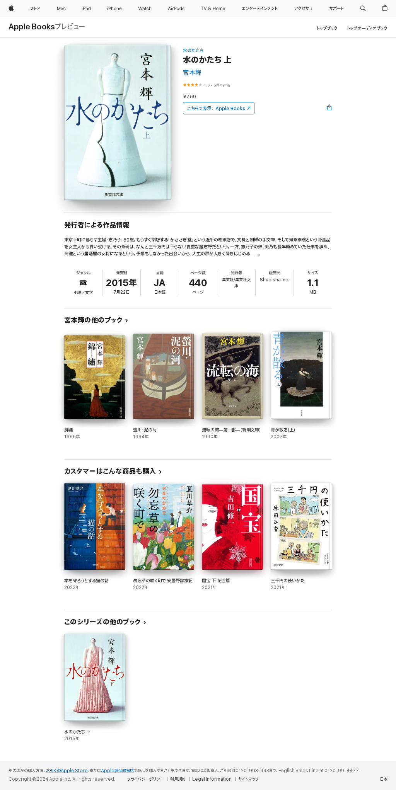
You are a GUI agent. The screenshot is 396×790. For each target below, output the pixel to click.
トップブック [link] (327, 28)
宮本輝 (192, 73)
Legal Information (212, 779)
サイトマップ (248, 779)
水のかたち (193, 50)
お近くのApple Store (67, 770)
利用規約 (178, 779)
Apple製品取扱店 (117, 770)
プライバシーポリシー (145, 779)
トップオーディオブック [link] (367, 28)
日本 (383, 779)
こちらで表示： (216, 108)
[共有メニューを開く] (329, 108)
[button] (363, 8)
